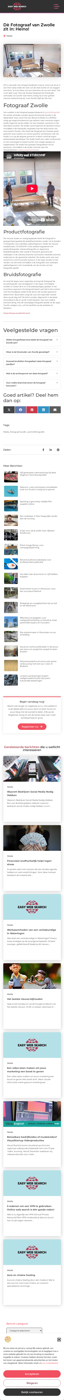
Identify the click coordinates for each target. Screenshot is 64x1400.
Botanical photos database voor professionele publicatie (35, 560)
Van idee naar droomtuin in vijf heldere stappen (39, 575)
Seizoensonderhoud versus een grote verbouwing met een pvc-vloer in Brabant (38, 663)
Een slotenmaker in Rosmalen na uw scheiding (38, 633)
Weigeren (32, 1383)
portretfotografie (52, 112)
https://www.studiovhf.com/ (16, 313)
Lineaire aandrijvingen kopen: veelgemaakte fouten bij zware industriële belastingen (35, 678)
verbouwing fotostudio (28, 150)
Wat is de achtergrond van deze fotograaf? (32, 373)
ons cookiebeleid (50, 1363)
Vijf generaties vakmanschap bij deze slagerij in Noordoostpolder (38, 473)
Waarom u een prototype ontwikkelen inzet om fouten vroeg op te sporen (38, 488)
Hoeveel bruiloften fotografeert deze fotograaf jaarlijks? (32, 362)
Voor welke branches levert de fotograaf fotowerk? (32, 384)
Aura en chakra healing (21, 1275)
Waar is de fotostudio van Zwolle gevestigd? (32, 352)
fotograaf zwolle (18, 432)
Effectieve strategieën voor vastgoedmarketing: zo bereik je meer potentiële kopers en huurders (38, 620)
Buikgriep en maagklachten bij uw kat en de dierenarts (38, 604)
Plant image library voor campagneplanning (32, 546)
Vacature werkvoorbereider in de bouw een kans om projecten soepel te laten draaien (39, 649)
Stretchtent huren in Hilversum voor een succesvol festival (38, 589)
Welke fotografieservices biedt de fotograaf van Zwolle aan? (32, 341)
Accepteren (32, 1374)
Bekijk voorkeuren (32, 1392)
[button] (59, 1339)
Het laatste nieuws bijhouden (25, 999)
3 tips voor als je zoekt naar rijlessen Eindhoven (37, 531)
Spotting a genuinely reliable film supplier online (36, 502)
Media (9, 36)
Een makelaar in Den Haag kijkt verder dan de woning (38, 517)
